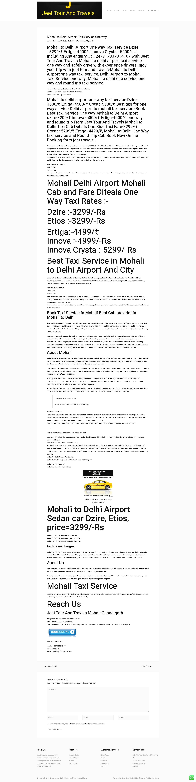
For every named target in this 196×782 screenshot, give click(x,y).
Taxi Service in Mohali (54, 412)
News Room (105, 755)
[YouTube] (155, 10)
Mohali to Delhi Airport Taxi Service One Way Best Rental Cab (68, 89)
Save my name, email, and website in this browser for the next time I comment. (77, 724)
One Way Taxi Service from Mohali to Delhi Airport (64, 92)
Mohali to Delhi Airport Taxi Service (73, 41)
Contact (124, 10)
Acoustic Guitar (74, 755)
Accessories (73, 763)
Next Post (146, 666)
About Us (104, 761)
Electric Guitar (74, 758)
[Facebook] (152, 10)
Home (109, 10)
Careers (103, 766)
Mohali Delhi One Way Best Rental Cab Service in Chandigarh (69, 460)
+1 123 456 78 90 (139, 761)
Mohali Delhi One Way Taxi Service (59, 95)
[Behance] (158, 10)
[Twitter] (148, 10)
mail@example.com (139, 763)
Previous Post (51, 666)
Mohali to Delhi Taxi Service (65, 399)
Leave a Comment (53, 41)
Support (103, 758)
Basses (71, 761)
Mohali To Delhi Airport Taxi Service (60, 457)
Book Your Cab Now (137, 10)
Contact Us (104, 763)
